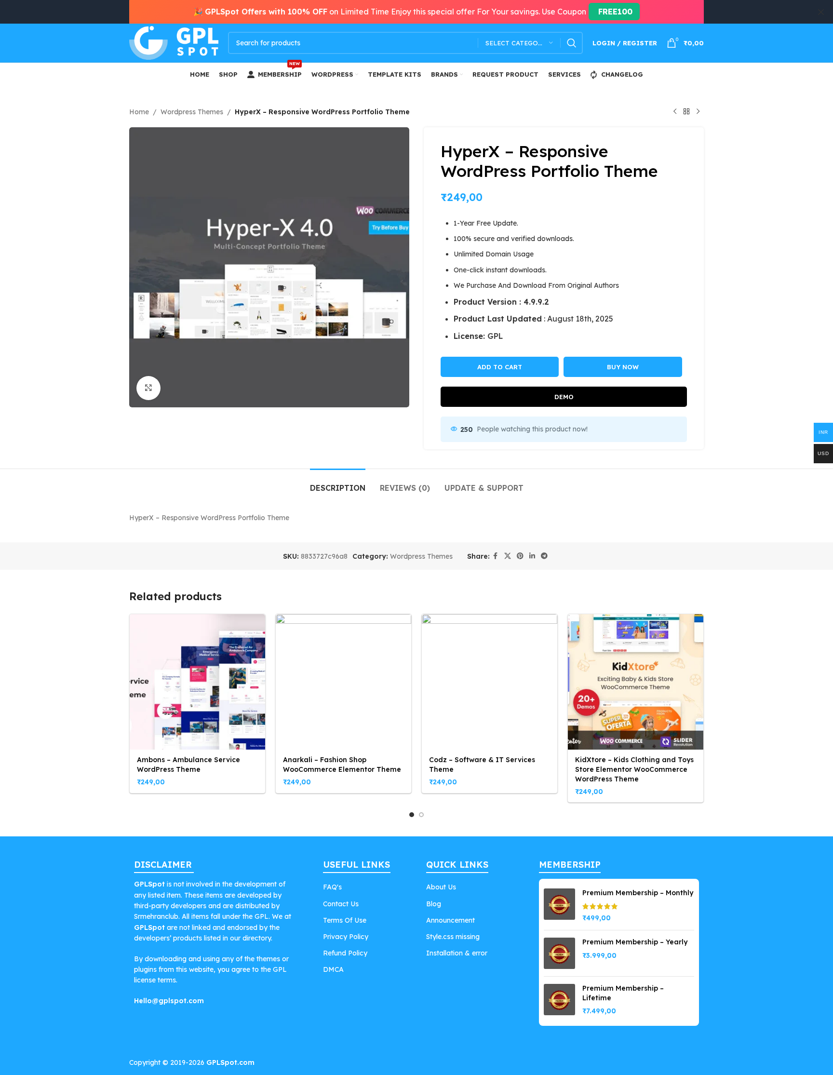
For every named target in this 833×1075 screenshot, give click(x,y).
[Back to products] (686, 112)
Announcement (450, 920)
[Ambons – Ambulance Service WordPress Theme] (197, 682)
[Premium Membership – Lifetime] (559, 1000)
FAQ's (332, 887)
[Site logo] (173, 42)
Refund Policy (345, 953)
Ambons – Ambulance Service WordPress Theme (188, 764)
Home (139, 112)
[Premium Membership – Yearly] (559, 953)
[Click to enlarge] (148, 388)
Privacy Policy (345, 936)
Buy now (623, 367)
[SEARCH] (572, 43)
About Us (441, 887)
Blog (433, 904)
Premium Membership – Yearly (634, 942)
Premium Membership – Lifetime (623, 993)
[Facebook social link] (495, 556)
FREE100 (614, 11)
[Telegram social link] (544, 556)
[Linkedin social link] (532, 556)
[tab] (337, 483)
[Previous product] (675, 112)
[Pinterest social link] (520, 556)
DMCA (333, 969)
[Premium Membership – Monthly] (559, 905)
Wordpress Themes (192, 112)
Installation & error (456, 953)
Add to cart (499, 367)
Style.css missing (453, 936)
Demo (564, 397)
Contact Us (341, 904)
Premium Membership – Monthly (637, 892)
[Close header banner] (821, 12)
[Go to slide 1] (411, 814)
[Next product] (698, 112)
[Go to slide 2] (421, 814)
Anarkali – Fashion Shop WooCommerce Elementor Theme (342, 764)
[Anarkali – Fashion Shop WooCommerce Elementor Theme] (343, 682)
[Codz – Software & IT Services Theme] (489, 682)
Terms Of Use (344, 920)
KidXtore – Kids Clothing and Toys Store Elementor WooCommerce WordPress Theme (634, 769)
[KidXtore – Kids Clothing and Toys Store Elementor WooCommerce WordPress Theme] (635, 682)
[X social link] (507, 556)
